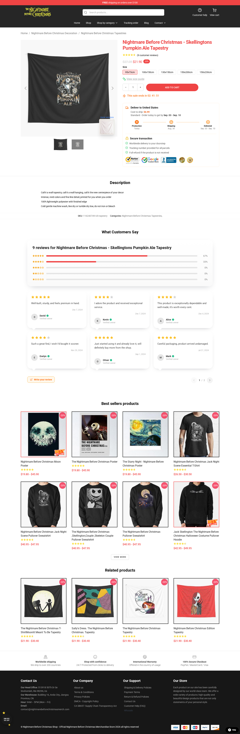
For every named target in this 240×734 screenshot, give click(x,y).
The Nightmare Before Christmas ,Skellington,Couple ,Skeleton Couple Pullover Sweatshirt (92, 535)
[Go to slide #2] (77, 144)
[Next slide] (112, 88)
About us (78, 687)
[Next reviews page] (210, 380)
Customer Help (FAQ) (134, 706)
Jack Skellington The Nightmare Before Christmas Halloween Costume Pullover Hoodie (196, 535)
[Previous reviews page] (194, 380)
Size (125, 67)
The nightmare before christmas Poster (94, 461)
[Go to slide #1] (60, 144)
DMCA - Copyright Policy (86, 701)
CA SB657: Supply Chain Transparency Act (95, 706)
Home (24, 33)
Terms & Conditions (84, 692)
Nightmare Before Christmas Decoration (54, 33)
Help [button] (234, 730)
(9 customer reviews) (147, 55)
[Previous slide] (25, 88)
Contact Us (129, 701)
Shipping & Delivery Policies (137, 687)
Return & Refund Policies (136, 696)
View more (120, 557)
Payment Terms (132, 692)
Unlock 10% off (6, 719)
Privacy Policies (82, 696)
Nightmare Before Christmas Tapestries (103, 33)
